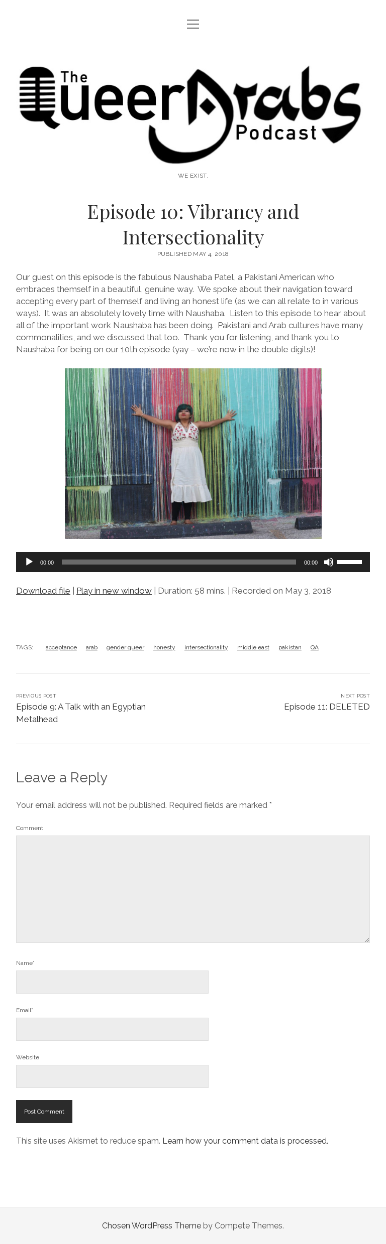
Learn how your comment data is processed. (245, 1141)
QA (315, 647)
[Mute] (329, 562)
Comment (29, 828)
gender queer (125, 647)
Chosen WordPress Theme (151, 1225)
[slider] (351, 561)
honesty (164, 647)
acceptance (61, 647)
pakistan (290, 647)
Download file (43, 591)
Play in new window (114, 591)
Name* (25, 962)
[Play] (29, 562)
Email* (24, 1010)
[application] (193, 562)
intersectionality (206, 647)
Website (27, 1057)
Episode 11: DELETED (327, 707)
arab (92, 647)
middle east (253, 647)
